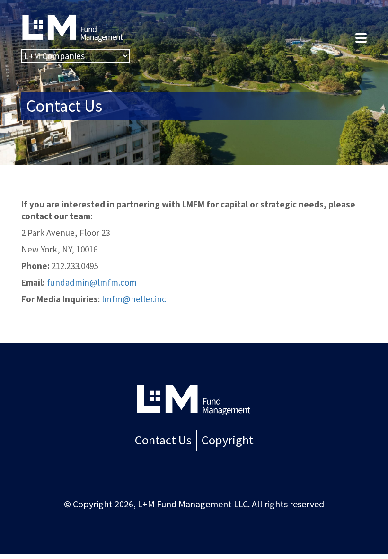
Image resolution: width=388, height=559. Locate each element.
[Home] (194, 399)
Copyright (228, 440)
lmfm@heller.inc (134, 299)
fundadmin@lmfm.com (92, 282)
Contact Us (163, 440)
